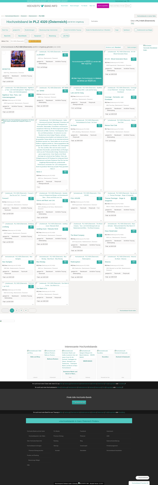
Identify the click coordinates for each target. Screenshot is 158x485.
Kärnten (94, 383)
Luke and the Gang (77, 93)
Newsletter (83, 450)
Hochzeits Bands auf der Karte (36, 431)
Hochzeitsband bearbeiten (114, 450)
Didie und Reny (35, 357)
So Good (74, 125)
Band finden (64, 5)
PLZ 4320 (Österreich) (17, 41)
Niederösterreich (86, 383)
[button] (5, 310)
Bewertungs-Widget (34, 460)
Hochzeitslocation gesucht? (37, 1)
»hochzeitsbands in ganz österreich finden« (79, 421)
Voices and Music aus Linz (45, 200)
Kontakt (57, 450)
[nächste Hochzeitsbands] (32, 310)
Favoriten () (140, 483)
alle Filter (66, 36)
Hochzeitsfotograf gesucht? (57, 1)
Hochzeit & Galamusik (123, 357)
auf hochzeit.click (79, 402)
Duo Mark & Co (41, 288)
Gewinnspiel (83, 445)
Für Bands (84, 5)
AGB (108, 436)
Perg (132, 23)
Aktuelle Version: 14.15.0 (96, 483)
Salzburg (66, 383)
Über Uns (92, 5)
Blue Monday (40, 262)
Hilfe (128, 1)
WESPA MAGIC (87, 361)
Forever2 (5, 198)
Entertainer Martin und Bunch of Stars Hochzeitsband (70, 373)
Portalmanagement (112, 445)
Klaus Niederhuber (111, 231)
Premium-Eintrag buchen (36, 450)
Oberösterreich (75, 383)
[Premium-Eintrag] (128, 347)
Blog (81, 441)
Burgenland (112, 383)
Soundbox (105, 357)
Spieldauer (127, 30)
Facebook (83, 431)
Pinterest (82, 436)
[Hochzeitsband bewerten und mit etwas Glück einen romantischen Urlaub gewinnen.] (18, 122)
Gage (116, 30)
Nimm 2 (39, 172)
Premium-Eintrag (58, 436)
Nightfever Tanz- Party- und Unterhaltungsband (11, 96)
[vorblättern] (29, 59)
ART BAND (40, 91)
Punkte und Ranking (33, 455)
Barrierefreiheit (143, 477)
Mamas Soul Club (111, 125)
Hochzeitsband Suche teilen (128, 310)
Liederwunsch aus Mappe (144, 30)
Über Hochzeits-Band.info (34, 441)
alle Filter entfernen (36, 41)
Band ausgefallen (103, 5)
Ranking (56, 441)
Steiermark (100, 383)
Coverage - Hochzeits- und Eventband (114, 98)
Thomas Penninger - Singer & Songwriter (115, 199)
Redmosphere (75, 262)
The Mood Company (77, 235)
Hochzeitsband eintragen (34, 445)
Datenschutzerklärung (113, 441)
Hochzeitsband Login (120, 1)
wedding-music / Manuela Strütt (47, 229)
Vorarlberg (122, 383)
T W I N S (5, 286)
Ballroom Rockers (52, 359)
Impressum (110, 431)
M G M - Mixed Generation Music (116, 59)
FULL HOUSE (75, 198)
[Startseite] (2, 16)
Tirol (106, 383)
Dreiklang (5, 227)
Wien (61, 383)
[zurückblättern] (6, 59)
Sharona (108, 262)
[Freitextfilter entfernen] (126, 6)
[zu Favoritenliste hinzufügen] (3, 53)
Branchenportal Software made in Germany (66, 483)
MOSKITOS (6, 69)
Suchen (129, 5)
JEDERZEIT (40, 55)
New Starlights (7, 262)
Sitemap (56, 445)
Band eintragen (74, 5)
